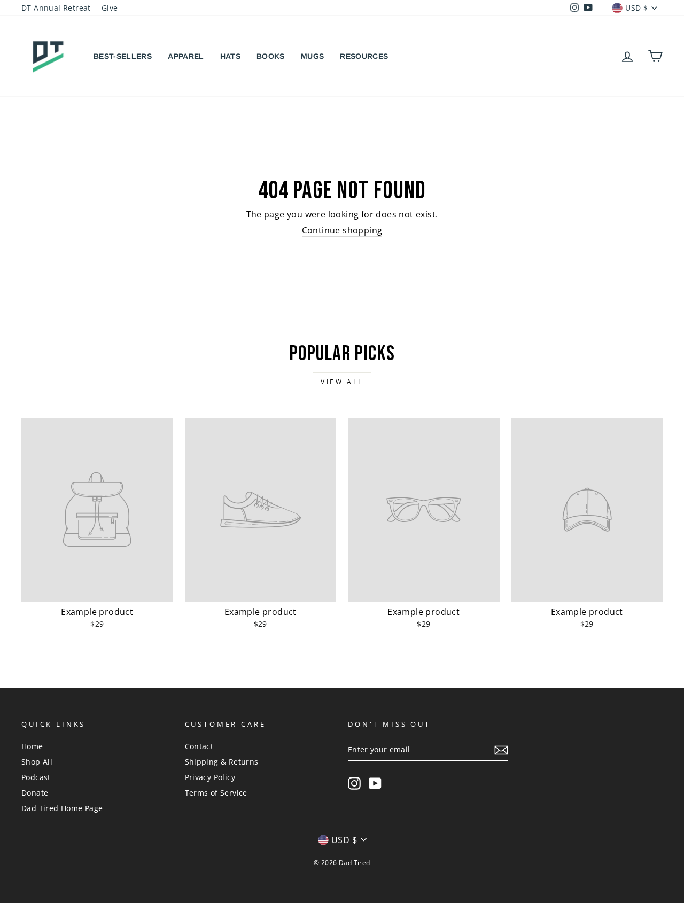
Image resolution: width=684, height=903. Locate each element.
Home (32, 746)
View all (342, 381)
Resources (364, 56)
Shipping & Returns (222, 762)
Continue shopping (342, 230)
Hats (230, 56)
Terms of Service (216, 793)
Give (110, 8)
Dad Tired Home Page (62, 808)
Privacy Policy (210, 777)
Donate (34, 793)
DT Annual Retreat (56, 8)
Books (270, 56)
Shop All (36, 762)
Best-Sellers (123, 56)
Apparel (186, 56)
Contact (199, 746)
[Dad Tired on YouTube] (375, 783)
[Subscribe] (501, 750)
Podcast (36, 777)
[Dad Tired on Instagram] (354, 783)
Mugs (312, 56)
